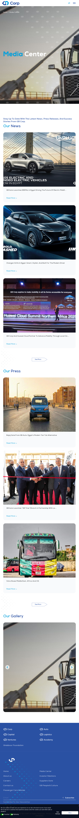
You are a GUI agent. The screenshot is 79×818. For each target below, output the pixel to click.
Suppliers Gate (46, 781)
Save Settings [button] (57, 812)
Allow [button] (69, 812)
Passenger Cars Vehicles (14, 790)
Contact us (8, 786)
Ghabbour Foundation (13, 745)
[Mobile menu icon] (74, 3)
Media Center (46, 771)
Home (5, 12)
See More (38, 359)
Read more (10, 198)
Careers (6, 781)
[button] (2, 814)
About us (7, 776)
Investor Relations (48, 776)
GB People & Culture (49, 786)
